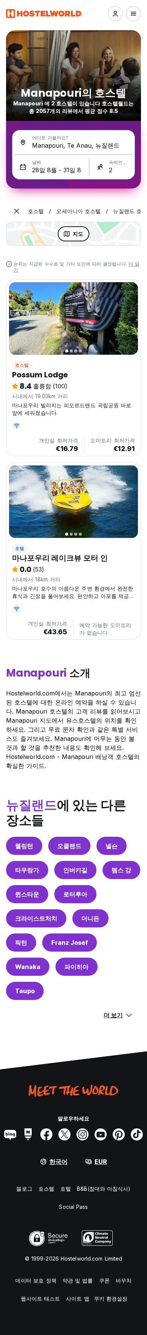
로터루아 (75, 894)
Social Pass (73, 1207)
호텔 (19, 548)
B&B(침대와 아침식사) (103, 1188)
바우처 (124, 1280)
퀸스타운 (27, 894)
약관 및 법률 (78, 1280)
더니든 (90, 918)
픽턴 (21, 942)
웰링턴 (24, 846)
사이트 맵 (77, 1298)
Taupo (25, 991)
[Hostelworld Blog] (10, 1134)
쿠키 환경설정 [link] (111, 1298)
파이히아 (76, 966)
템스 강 (121, 870)
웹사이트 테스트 (40, 1298)
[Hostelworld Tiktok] (137, 1134)
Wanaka (27, 966)
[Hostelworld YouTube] (101, 1134)
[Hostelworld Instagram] (83, 1134)
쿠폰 (104, 1280)
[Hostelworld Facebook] (46, 1134)
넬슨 (112, 846)
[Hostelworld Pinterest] (119, 1134)
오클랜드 (69, 846)
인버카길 (75, 870)
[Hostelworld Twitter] (64, 1134)
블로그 (24, 1188)
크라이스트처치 (36, 918)
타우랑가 (27, 870)
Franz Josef (69, 942)
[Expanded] (17, 211)
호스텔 (22, 365)
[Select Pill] (115, 13)
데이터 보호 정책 (36, 1280)
